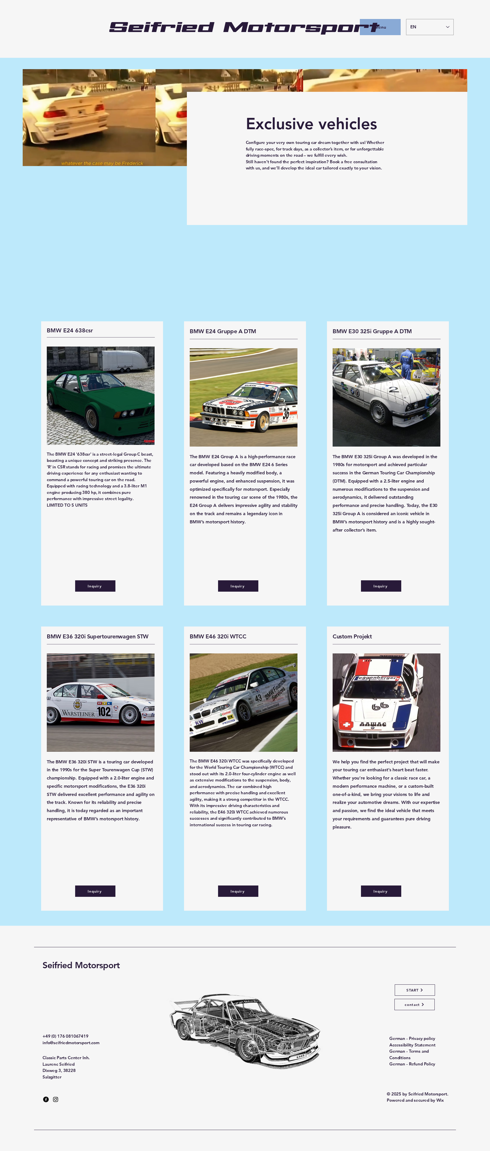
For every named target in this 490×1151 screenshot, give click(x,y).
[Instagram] (55, 1099)
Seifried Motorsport (81, 965)
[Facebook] (46, 1099)
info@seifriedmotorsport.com (71, 1042)
